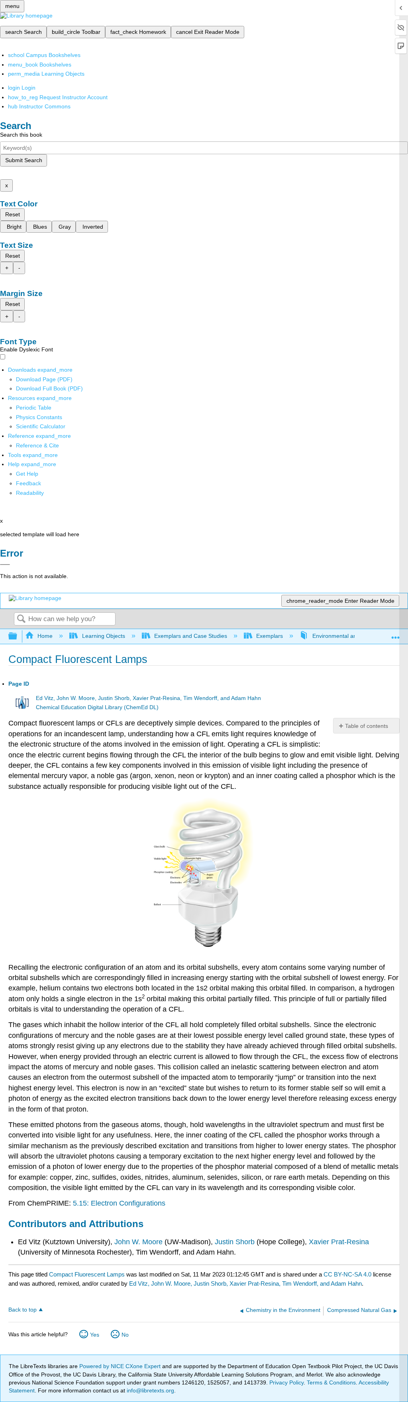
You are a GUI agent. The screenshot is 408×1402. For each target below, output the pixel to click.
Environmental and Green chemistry (357, 636)
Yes (94, 1334)
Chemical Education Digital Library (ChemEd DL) (97, 707)
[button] (28, 483)
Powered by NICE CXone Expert (120, 1366)
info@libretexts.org (149, 1390)
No (125, 1334)
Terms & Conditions (331, 1382)
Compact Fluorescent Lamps (87, 1274)
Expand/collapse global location (395, 634)
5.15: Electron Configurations (119, 1203)
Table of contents (366, 726)
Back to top (22, 1310)
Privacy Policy (286, 1382)
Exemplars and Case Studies (191, 636)
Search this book (21, 134)
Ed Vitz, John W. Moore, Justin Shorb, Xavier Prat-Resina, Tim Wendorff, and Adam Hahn (148, 698)
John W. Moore (138, 1242)
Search (21, 619)
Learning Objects (103, 636)
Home (45, 636)
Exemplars (269, 636)
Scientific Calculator (40, 426)
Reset (12, 214)
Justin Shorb (235, 1242)
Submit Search (23, 160)
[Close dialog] (5, 564)
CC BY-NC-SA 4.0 (347, 1274)
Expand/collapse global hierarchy (18, 636)
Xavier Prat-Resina (338, 1242)
